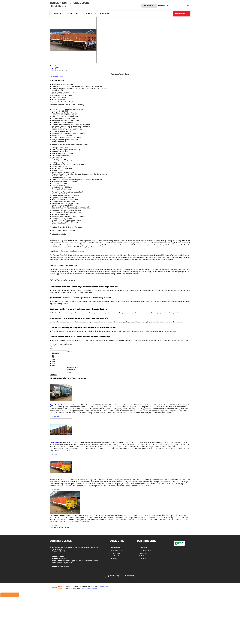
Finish (54, 159)
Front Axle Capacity (59, 135)
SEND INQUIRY (55, 528)
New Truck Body (56, 480)
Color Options (57, 122)
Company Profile (72, 13)
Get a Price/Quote (56, 77)
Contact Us (105, 13)
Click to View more (59, 98)
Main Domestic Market (60, 230)
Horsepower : (138, 411)
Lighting (55, 115)
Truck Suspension (145, 550)
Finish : (149, 405)
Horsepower (56, 148)
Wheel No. (55, 170)
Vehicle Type (57, 161)
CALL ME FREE (65, 528)
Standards (56, 133)
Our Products (90, 13)
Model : (100, 407)
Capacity (55, 183)
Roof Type (55, 117)
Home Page (56, 13)
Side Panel (55, 128)
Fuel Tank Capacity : (74, 413)
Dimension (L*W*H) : (72, 407)
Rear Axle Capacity (59, 139)
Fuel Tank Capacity (59, 155)
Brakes (54, 132)
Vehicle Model (57, 172)
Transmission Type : (154, 413)
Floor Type (56, 113)
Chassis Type (57, 137)
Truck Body (54, 442)
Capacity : (88, 411)
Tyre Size (55, 111)
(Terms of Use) (104, 586)
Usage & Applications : (120, 446)
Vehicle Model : (133, 407)
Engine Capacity (58, 153)
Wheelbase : (109, 411)
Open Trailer (143, 547)
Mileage (55, 163)
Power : (130, 413)
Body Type (56, 176)
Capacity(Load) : (125, 409)
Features (55, 174)
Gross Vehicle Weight (60, 150)
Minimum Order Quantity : (76, 405)
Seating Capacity (58, 141)
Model (54, 168)
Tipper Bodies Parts (57, 405)
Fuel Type (55, 157)
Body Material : (98, 409)
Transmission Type (59, 189)
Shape (54, 151)
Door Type (56, 130)
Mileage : (96, 413)
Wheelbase (56, 187)
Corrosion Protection (59, 126)
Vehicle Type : (174, 405)
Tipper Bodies (143, 553)
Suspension (56, 120)
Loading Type (57, 119)
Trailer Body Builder (57, 515)
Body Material (57, 181)
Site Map (114, 559)
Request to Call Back (57, 102)
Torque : (114, 413)
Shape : (98, 405)
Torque (54, 166)
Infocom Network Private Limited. (91, 588)
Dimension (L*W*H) (59, 165)
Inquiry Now (180, 14)
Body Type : (68, 411)
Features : (149, 444)
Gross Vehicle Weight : (124, 405)
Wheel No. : (111, 407)
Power (54, 185)
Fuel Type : (163, 411)
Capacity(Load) (58, 178)
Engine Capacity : (110, 448)
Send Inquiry (69, 102)
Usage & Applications (60, 180)
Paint (54, 109)
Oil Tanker (142, 556)
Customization (57, 124)
